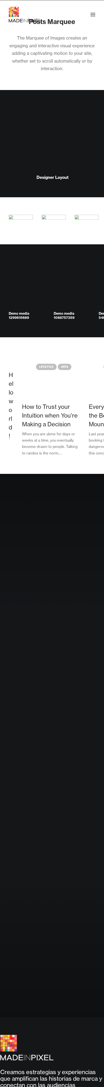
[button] (93, 14)
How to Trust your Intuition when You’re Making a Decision (50, 415)
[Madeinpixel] (25, 14)
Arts (64, 367)
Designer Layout (53, 177)
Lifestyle (46, 367)
